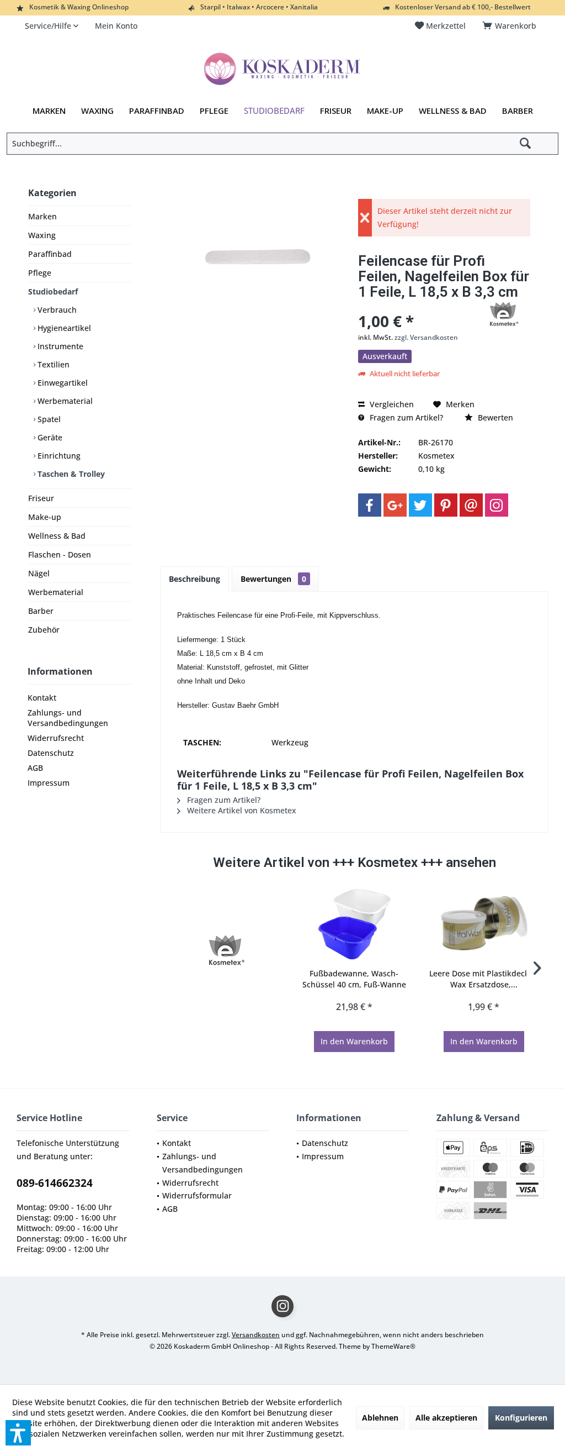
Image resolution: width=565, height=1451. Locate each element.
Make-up (44, 517)
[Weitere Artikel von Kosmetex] (502, 314)
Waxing (42, 235)
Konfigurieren (521, 1417)
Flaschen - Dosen (59, 554)
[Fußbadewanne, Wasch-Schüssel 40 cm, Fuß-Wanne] (354, 924)
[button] (18, 1432)
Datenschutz (51, 753)
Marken (42, 216)
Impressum (49, 782)
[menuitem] (511, 25)
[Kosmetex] (224, 950)
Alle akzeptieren (446, 1417)
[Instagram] (496, 505)
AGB (35, 768)
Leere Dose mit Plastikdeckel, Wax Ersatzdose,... (483, 979)
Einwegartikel (61, 382)
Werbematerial (64, 401)
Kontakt (42, 697)
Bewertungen (273, 579)
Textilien (52, 364)
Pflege (39, 272)
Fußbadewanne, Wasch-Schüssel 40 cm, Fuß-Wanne (354, 979)
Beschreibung (194, 579)
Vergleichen (390, 404)
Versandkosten (256, 1334)
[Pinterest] (445, 505)
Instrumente (59, 346)
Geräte (48, 437)
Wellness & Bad (57, 535)
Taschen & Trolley (70, 474)
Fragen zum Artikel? (405, 417)
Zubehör (44, 629)
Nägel (39, 573)
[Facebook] (369, 505)
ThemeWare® (393, 1346)
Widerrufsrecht (56, 738)
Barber (41, 611)
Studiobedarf (53, 291)
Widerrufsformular (197, 1195)
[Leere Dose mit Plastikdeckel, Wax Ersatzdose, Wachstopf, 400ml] (483, 924)
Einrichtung (58, 455)
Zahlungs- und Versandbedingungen (68, 717)
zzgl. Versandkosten (426, 337)
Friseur (41, 498)
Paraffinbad (50, 254)
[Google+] (395, 505)
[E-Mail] (471, 505)
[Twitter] (420, 505)
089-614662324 (55, 1183)
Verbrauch (56, 309)
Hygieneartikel (63, 328)
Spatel (48, 419)
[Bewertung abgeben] (415, 306)
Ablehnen (380, 1417)
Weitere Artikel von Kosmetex (240, 810)
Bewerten (494, 417)
